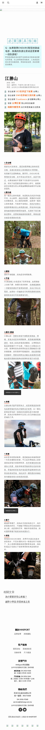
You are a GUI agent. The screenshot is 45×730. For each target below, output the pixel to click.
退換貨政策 (27, 649)
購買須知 (16, 649)
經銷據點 (27, 634)
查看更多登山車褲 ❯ (11, 510)
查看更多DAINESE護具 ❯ (12, 392)
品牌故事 (17, 634)
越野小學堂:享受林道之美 (17, 602)
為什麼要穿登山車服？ (16, 597)
